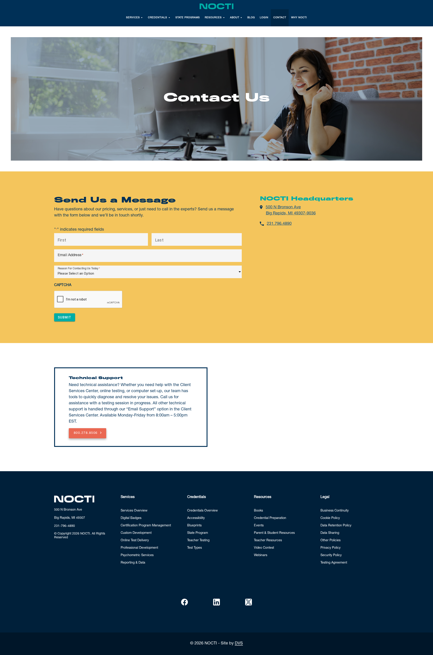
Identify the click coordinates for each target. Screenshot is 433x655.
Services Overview (134, 510)
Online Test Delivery (135, 540)
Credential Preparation (270, 518)
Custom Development (136, 533)
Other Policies (330, 540)
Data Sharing (329, 533)
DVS (239, 643)
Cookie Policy (330, 518)
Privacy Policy (330, 548)
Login (264, 17)
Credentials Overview (202, 510)
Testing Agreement (333, 562)
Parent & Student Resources (274, 533)
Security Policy (331, 555)
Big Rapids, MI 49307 (69, 518)
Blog (251, 17)
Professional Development (139, 548)
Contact (279, 17)
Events (259, 525)
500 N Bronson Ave (68, 510)
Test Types (194, 548)
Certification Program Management (146, 525)
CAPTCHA (62, 285)
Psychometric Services (137, 555)
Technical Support (96, 378)
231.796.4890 (279, 224)
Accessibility (196, 518)
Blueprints (194, 525)
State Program (197, 533)
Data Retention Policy (335, 525)
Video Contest (264, 548)
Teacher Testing (198, 540)
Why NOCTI (299, 17)
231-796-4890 (64, 526)
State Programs (187, 17)
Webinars (260, 555)
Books (258, 510)
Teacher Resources (268, 540)
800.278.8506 (86, 433)
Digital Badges (131, 518)
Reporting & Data (133, 562)
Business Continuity (334, 510)
